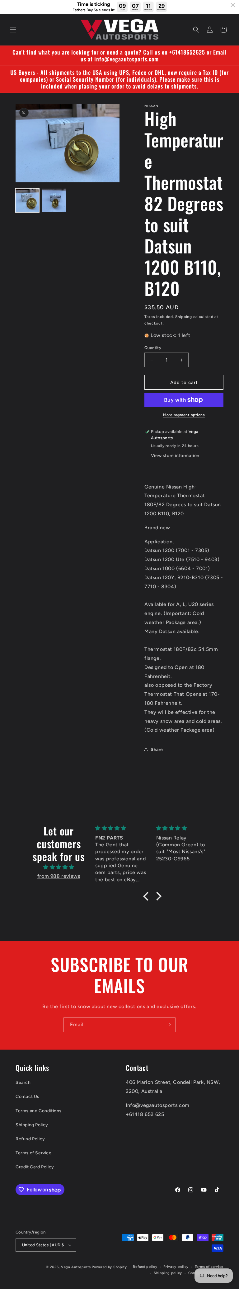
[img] (58, 867)
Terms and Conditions (39, 1110)
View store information (175, 455)
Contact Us (28, 1096)
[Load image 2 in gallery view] (54, 200)
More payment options (184, 415)
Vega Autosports (76, 1267)
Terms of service (209, 1267)
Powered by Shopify (109, 1267)
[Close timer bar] (232, 4)
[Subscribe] (168, 1024)
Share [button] (157, 749)
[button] (13, 29)
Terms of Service (34, 1153)
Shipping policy (168, 1273)
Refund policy (145, 1267)
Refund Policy (30, 1139)
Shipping (183, 317)
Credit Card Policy (35, 1167)
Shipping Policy (32, 1125)
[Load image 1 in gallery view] (27, 200)
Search (23, 1082)
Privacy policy (176, 1267)
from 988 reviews (58, 876)
